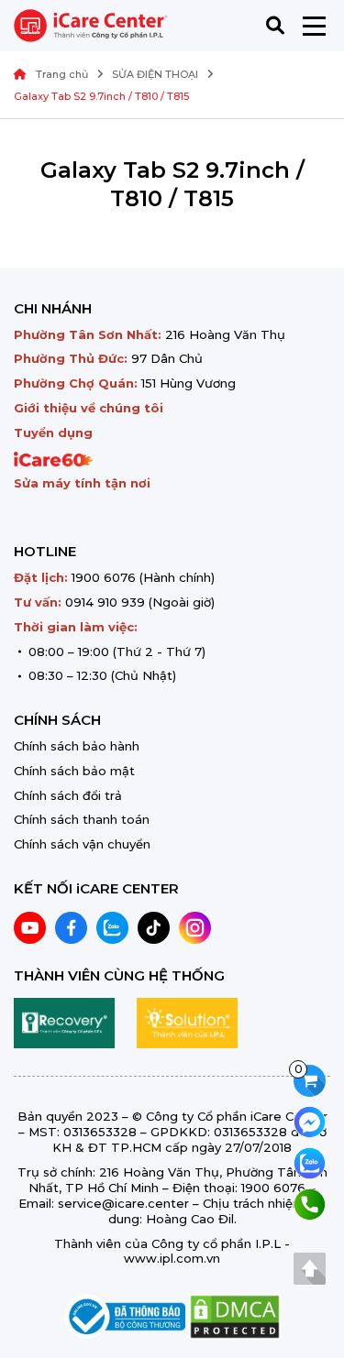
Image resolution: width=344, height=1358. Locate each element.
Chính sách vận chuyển (82, 844)
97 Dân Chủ (167, 358)
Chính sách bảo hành (76, 746)
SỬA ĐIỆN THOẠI (155, 74)
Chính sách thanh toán (82, 819)
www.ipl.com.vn (172, 1258)
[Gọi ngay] (310, 1202)
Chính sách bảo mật (74, 770)
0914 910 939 (105, 602)
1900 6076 (104, 577)
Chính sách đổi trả (68, 795)
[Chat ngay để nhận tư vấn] (310, 1120)
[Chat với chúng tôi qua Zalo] (310, 1161)
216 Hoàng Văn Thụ (225, 334)
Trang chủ (62, 74)
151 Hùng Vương (188, 383)
